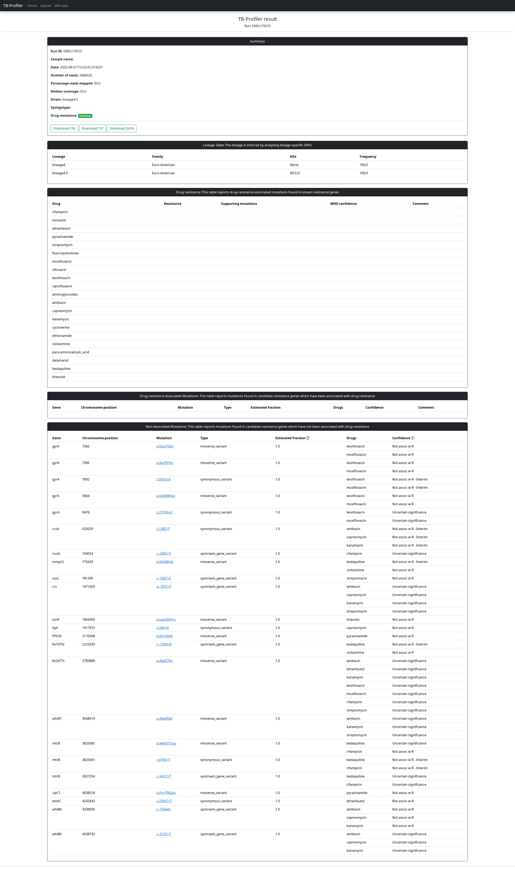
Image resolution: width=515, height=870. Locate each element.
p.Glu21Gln (165, 446)
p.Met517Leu (166, 743)
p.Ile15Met (165, 636)
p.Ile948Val (165, 562)
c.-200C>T (164, 553)
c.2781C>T (164, 801)
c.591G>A (164, 479)
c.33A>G (163, 628)
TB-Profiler (13, 5)
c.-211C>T (164, 834)
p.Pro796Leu (166, 793)
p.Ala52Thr (165, 661)
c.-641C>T (164, 776)
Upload (45, 5)
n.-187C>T (164, 586)
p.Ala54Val (164, 718)
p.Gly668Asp (166, 496)
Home (32, 5)
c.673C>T (163, 760)
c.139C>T (163, 529)
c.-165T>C (164, 578)
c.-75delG (164, 809)
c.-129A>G (164, 644)
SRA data (61, 5)
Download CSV (64, 128)
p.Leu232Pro (166, 619)
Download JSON (122, 128)
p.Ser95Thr (165, 463)
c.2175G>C (164, 512)
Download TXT (93, 128)
